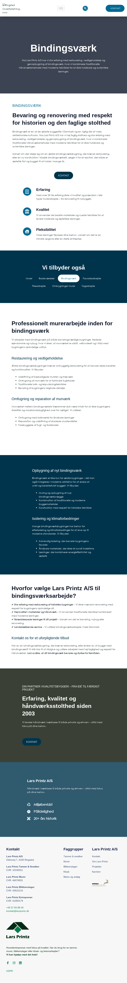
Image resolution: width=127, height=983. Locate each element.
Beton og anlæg (72, 877)
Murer (29, 278)
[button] (85, 8)
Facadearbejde (92, 278)
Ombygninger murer (63, 285)
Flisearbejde (39, 285)
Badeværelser (47, 278)
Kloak (66, 871)
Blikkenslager (70, 866)
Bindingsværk (68, 278)
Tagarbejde (88, 285)
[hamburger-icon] (61, 8)
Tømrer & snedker (73, 856)
